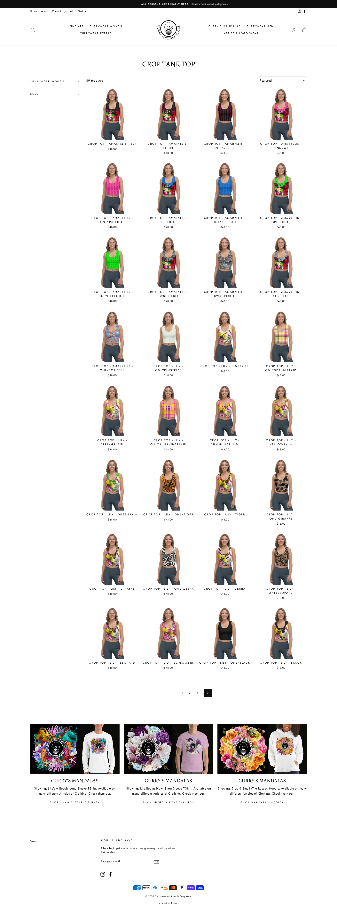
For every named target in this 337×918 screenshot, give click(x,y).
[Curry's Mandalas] (75, 749)
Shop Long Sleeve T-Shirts (75, 802)
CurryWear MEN (260, 26)
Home (33, 11)
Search (34, 841)
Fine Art (76, 26)
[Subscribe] (156, 861)
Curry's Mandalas (224, 26)
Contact (56, 11)
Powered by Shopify (168, 903)
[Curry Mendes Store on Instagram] (102, 874)
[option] (168, 4)
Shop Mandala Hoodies (262, 802)
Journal (69, 11)
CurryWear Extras (96, 33)
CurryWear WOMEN (106, 26)
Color (35, 94)
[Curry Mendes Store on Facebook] (110, 874)
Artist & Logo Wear (241, 33)
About (44, 11)
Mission (81, 11)
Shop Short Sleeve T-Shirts (168, 802)
